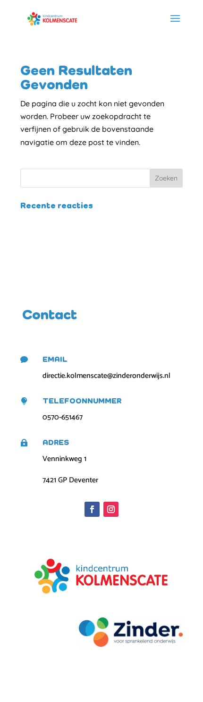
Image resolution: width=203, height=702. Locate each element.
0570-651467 (62, 417)
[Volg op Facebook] (92, 509)
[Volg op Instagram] (110, 509)
